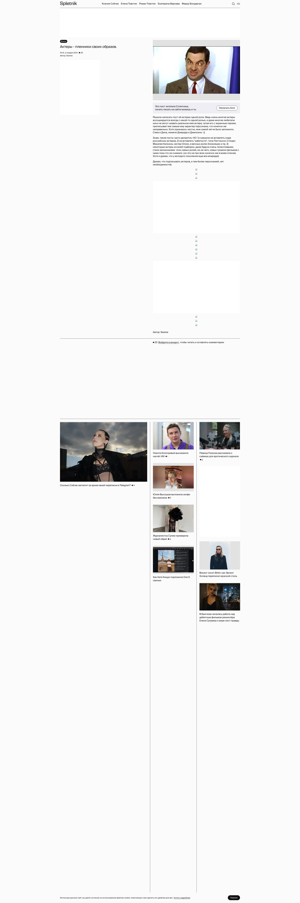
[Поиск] (233, 3)
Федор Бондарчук (192, 3)
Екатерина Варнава (169, 3)
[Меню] (238, 3)
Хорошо (234, 897)
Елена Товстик (129, 3)
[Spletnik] (68, 4)
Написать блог (227, 108)
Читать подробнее (182, 898)
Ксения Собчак (110, 3)
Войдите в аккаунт (168, 342)
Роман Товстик (147, 3)
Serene (164, 332)
